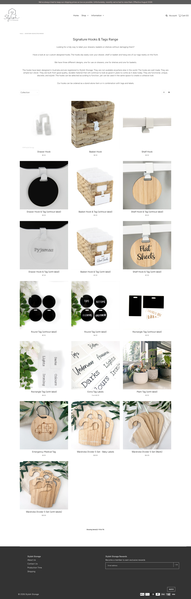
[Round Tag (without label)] (44, 305)
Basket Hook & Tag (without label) (95, 211)
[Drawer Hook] (44, 125)
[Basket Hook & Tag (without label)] (95, 185)
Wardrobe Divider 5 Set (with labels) (44, 511)
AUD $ (171, 589)
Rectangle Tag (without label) (147, 331)
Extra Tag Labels (95, 391)
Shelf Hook (147, 151)
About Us (31, 560)
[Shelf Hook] (147, 125)
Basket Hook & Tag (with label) (95, 271)
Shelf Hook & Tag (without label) (147, 211)
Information (96, 15)
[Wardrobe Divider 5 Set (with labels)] (44, 485)
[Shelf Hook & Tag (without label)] (147, 185)
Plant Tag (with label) (147, 391)
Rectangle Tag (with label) (44, 391)
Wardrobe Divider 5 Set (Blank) (147, 451)
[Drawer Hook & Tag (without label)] (44, 185)
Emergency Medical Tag (44, 451)
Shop (83, 15)
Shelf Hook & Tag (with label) (147, 271)
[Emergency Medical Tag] (44, 425)
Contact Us (32, 564)
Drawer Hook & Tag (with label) (44, 271)
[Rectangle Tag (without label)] (147, 305)
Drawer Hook (44, 151)
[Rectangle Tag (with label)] (44, 365)
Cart (185, 15)
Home (76, 15)
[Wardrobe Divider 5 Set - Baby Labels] (95, 425)
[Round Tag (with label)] (95, 305)
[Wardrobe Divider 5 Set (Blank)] (147, 425)
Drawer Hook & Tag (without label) (44, 211)
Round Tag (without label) (44, 331)
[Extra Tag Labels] (95, 365)
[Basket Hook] (95, 125)
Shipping (31, 571)
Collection (25, 92)
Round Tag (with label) (95, 331)
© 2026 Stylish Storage (28, 594)
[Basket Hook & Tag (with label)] (95, 245)
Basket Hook (95, 151)
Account (173, 15)
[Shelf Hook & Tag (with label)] (147, 245)
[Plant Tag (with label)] (147, 365)
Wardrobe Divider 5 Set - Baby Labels (95, 451)
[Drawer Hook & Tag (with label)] (44, 245)
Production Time (34, 567)
